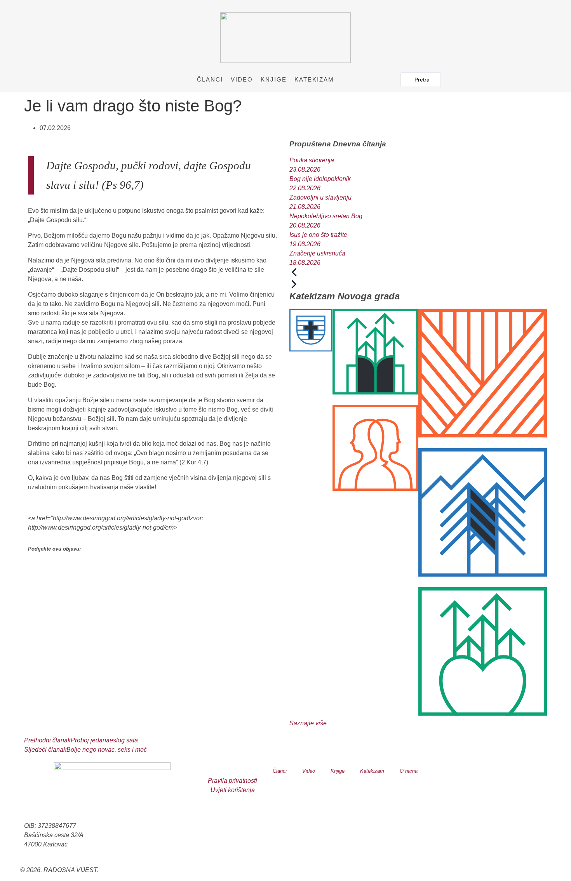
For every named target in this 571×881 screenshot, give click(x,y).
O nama (409, 771)
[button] (153, 571)
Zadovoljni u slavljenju (320, 197)
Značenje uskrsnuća (317, 253)
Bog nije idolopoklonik (320, 179)
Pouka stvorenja (311, 160)
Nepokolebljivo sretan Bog (325, 216)
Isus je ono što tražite (318, 234)
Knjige (274, 79)
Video (242, 79)
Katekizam (314, 79)
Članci (210, 79)
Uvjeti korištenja (233, 790)
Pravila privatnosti (232, 780)
